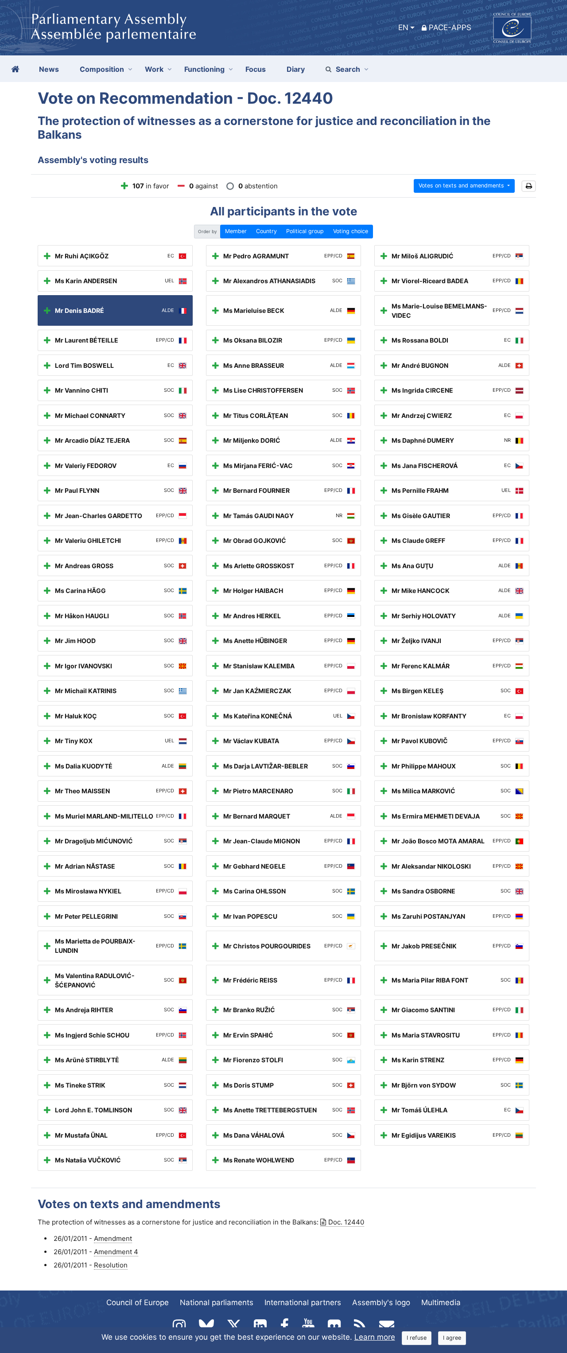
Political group (305, 231)
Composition (102, 69)
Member (236, 231)
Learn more (374, 1337)
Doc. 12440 (346, 1222)
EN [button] (403, 27)
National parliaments (216, 1302)
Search (348, 69)
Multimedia (441, 1302)
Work (154, 69)
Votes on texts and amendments (462, 185)
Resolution (111, 1265)
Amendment (113, 1238)
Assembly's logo (381, 1302)
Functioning (204, 69)
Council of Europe (137, 1302)
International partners (302, 1302)
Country (266, 231)
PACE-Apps (450, 27)
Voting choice (350, 231)
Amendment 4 (116, 1252)
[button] (528, 186)
